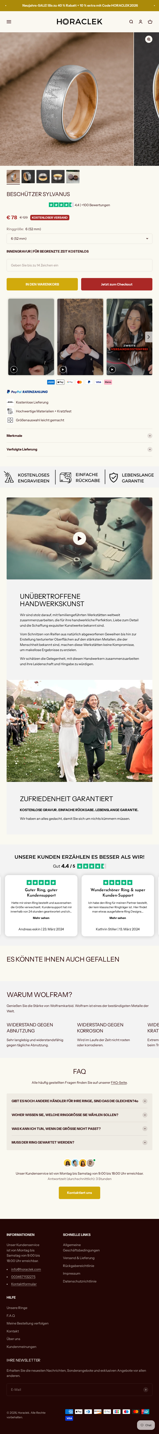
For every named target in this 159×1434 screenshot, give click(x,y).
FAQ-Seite (119, 1082)
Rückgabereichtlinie (78, 1266)
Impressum (71, 1273)
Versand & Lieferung (79, 1258)
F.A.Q (11, 1316)
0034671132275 (23, 1277)
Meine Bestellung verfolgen (28, 1323)
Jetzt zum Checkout (116, 284)
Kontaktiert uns (79, 1193)
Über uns (13, 1339)
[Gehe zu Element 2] (28, 177)
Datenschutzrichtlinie (79, 1281)
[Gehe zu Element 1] (13, 177)
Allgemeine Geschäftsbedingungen (81, 1247)
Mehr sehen (41, 918)
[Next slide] (148, 337)
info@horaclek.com (26, 1269)
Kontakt (13, 1331)
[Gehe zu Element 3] (43, 177)
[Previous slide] (10, 337)
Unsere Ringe (17, 1308)
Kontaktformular (24, 1284)
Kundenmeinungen (21, 1347)
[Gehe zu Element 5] (73, 177)
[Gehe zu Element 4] (58, 177)
